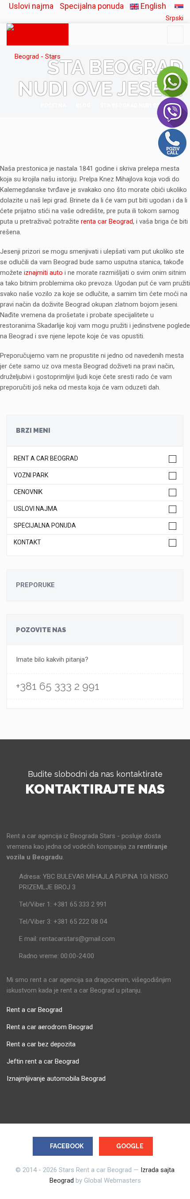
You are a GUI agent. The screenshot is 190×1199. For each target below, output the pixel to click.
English (152, 6)
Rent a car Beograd (46, 458)
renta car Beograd (107, 221)
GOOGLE (130, 1146)
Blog (83, 105)
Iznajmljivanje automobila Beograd (56, 1079)
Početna (53, 105)
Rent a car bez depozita (41, 1044)
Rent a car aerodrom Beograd (50, 1027)
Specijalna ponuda (92, 6)
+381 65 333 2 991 (57, 686)
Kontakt (27, 542)
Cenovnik (28, 492)
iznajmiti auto (44, 273)
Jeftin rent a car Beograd (43, 1061)
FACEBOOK (67, 1146)
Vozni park (31, 475)
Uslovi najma (31, 6)
